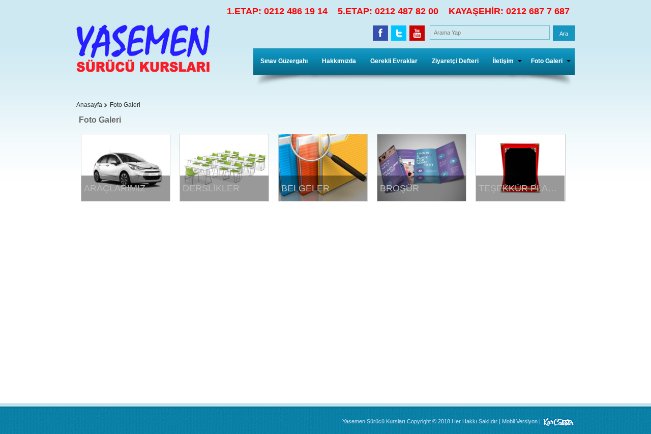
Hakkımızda (339, 61)
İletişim (503, 61)
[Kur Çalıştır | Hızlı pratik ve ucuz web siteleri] (558, 421)
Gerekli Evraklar (394, 61)
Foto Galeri (547, 61)
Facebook (380, 33)
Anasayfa (89, 104)
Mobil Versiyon (520, 421)
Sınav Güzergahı (284, 61)
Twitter (398, 33)
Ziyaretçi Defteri (455, 61)
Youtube (417, 33)
